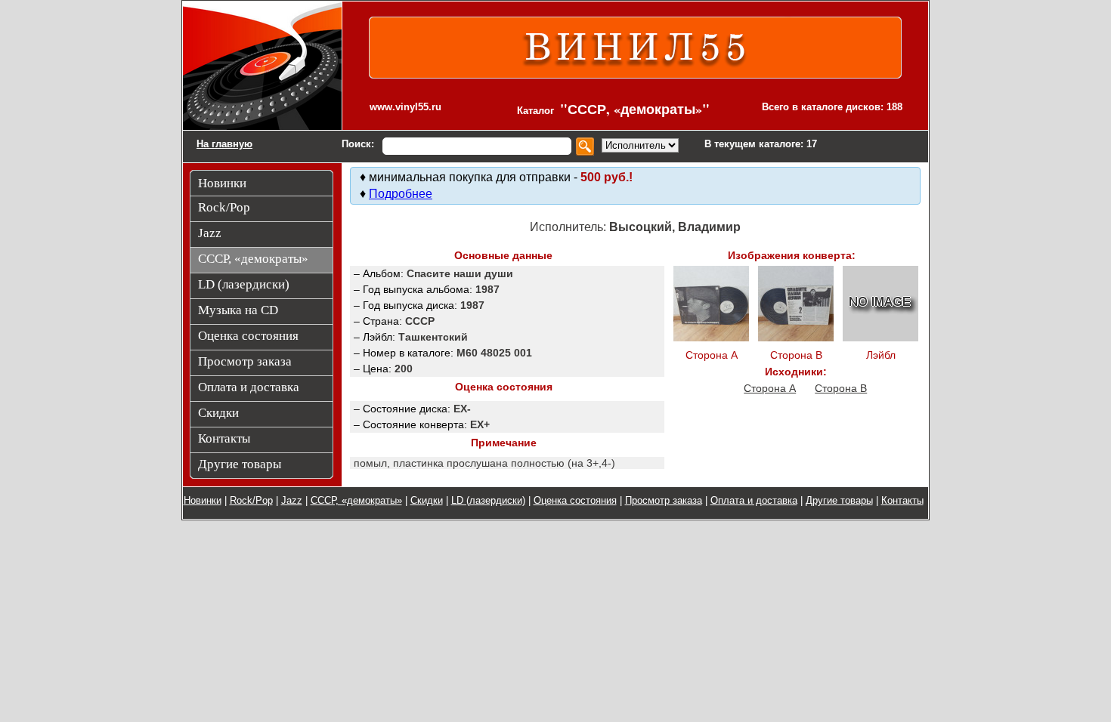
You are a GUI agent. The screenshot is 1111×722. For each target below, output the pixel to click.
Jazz (291, 500)
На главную (224, 144)
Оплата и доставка (753, 500)
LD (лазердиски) (488, 500)
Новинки (202, 500)
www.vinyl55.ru (405, 107)
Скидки (426, 500)
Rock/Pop (251, 500)
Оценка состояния (575, 500)
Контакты (902, 500)
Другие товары (839, 500)
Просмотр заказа (663, 500)
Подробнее (400, 193)
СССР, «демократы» (356, 500)
